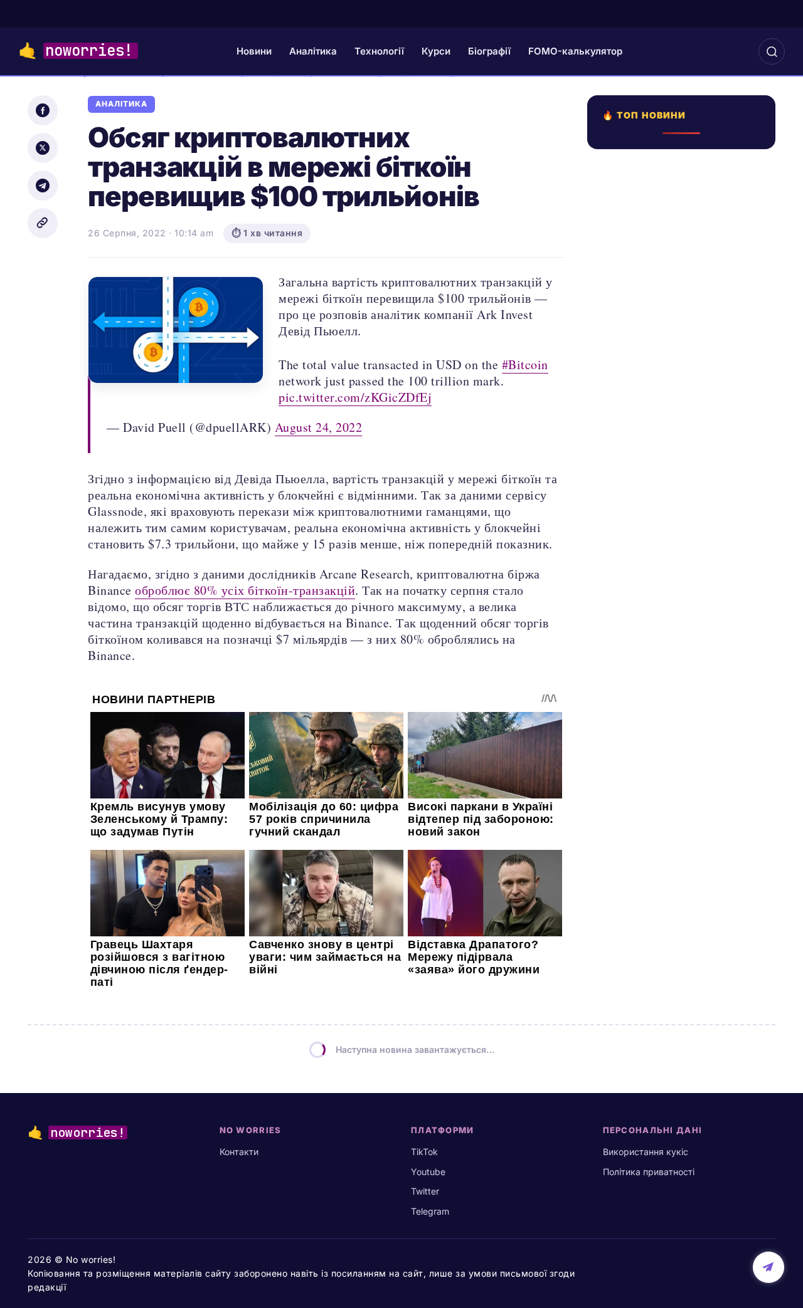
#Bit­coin (525, 364)
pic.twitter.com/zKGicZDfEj (355, 397)
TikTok (424, 1151)
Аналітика (313, 51)
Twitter (425, 1191)
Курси (436, 51)
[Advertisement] (685, 606)
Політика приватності (648, 1171)
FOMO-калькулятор (575, 51)
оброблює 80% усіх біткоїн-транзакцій (245, 590)
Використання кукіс (645, 1151)
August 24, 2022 (319, 427)
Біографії (489, 51)
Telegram (430, 1211)
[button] (771, 51)
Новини (254, 51)
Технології (379, 51)
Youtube (428, 1171)
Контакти (239, 1151)
